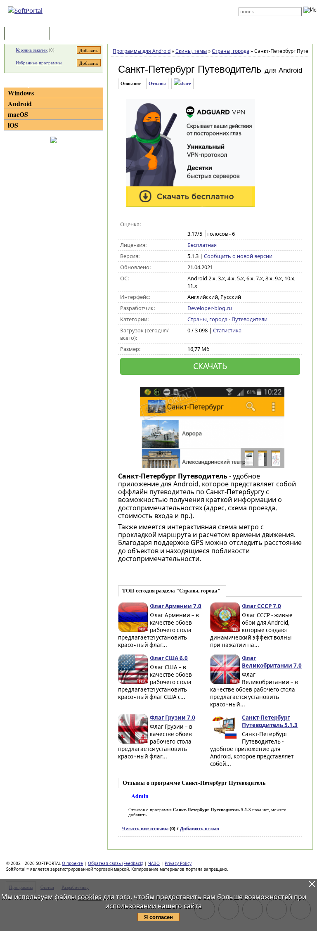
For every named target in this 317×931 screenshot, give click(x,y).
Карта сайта (155, 15)
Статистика (227, 330)
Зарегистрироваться (163, 9)
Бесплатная (202, 245)
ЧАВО (154, 863)
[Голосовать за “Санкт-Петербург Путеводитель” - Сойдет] (209, 224)
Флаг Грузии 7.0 (172, 717)
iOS (13, 125)
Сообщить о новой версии (238, 256)
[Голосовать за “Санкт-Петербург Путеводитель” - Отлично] (226, 224)
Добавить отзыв (199, 828)
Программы (29, 34)
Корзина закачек (31, 49)
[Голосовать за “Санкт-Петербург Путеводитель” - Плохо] (200, 224)
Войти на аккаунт (159, 2)
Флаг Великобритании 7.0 (272, 661)
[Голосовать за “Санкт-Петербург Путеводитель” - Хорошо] (217, 224)
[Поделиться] (182, 83)
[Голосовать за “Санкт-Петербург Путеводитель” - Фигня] (191, 224)
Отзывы (157, 83)
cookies (90, 896)
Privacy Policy (178, 863)
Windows (21, 92)
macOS (18, 114)
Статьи (69, 34)
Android (20, 103)
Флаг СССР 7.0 (261, 606)
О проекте (72, 863)
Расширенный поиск (261, 19)
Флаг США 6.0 (169, 658)
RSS (146, 21)
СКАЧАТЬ (210, 366)
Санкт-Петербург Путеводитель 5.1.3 (270, 721)
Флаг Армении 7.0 (175, 606)
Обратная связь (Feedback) (115, 863)
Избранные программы (39, 62)
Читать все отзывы (145, 828)
